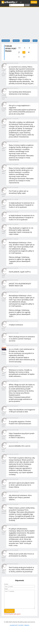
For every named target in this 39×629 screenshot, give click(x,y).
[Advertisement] (19, 23)
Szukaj (27, 5)
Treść (6, 589)
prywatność (13, 625)
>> (24, 57)
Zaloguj (34, 2)
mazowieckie (5, 40)
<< (19, 48)
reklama (26, 625)
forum (35, 40)
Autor (6, 584)
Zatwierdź (9, 611)
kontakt (20, 625)
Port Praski (26, 40)
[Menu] (21, 2)
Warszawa (16, 40)
